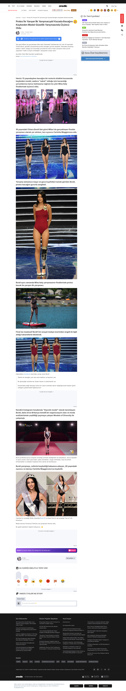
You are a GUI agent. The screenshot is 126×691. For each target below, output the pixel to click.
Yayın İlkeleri (74, 669)
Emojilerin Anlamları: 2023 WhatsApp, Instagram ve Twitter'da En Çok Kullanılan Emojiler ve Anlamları (74, 643)
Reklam (49, 669)
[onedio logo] (63, 6)
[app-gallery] (105, 676)
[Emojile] (105, 10)
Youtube (37, 661)
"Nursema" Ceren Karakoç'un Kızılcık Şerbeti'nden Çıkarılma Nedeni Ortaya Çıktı (49, 637)
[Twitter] (101, 669)
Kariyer (57, 669)
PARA (49, 6)
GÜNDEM (29, 6)
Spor (84, 27)
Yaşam (24, 17)
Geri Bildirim (25, 669)
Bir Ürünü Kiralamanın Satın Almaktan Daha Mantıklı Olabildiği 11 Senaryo (95, 46)
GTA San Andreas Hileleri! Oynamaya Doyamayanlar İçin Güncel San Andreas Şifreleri (97, 650)
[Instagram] (94, 669)
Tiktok (63, 661)
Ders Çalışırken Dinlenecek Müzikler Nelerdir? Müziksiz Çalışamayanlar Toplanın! (96, 637)
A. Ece (26, 32)
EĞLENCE (37, 6)
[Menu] (9, 6)
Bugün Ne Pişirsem (81, 661)
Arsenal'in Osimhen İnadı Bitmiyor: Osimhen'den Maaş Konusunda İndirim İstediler (93, 31)
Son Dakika (70, 661)
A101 (58, 661)
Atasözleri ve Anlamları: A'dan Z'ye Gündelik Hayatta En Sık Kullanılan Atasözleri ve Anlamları (72, 648)
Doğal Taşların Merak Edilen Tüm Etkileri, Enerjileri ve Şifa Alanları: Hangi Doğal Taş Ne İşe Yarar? (73, 639)
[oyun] (108, 10)
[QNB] (91, 10)
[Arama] (107, 6)
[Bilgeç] (98, 10)
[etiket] (75, 22)
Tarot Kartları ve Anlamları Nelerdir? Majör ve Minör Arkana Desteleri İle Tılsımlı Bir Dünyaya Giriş (98, 623)
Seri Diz (74, 10)
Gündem (85, 35)
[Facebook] (97, 669)
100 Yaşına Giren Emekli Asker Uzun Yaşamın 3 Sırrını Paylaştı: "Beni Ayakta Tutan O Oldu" (96, 23)
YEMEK (44, 6)
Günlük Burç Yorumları (48, 661)
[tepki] (18, 581)
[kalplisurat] (115, 10)
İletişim (53, 669)
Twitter (18, 661)
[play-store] (96, 676)
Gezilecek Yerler (93, 661)
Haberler (18, 17)
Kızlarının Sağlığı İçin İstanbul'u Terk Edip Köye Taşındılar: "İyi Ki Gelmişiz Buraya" (96, 38)
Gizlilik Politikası (33, 669)
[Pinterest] (108, 669)
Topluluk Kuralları (42, 669)
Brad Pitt (43, 518)
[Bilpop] (101, 10)
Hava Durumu (66, 622)
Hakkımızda (19, 669)
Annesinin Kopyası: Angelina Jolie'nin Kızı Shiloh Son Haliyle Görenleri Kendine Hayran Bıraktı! (50, 643)
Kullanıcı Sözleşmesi (65, 669)
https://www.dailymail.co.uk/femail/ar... (28, 56)
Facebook (27, 374)
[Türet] (94, 10)
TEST (13, 6)
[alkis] (112, 10)
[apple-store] (86, 676)
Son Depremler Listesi (68, 625)
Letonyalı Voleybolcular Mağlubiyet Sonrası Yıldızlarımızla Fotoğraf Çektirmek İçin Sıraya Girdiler (25, 649)
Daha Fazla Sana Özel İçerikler (94, 58)
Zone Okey (67, 10)
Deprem (25, 661)
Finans (84, 42)
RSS (83, 669)
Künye (80, 669)
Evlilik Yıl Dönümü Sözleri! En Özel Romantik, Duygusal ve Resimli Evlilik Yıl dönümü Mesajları (73, 630)
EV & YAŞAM (20, 6)
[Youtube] (105, 669)
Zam (31, 661)
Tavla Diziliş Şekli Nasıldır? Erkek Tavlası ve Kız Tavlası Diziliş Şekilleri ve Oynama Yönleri (74, 652)
